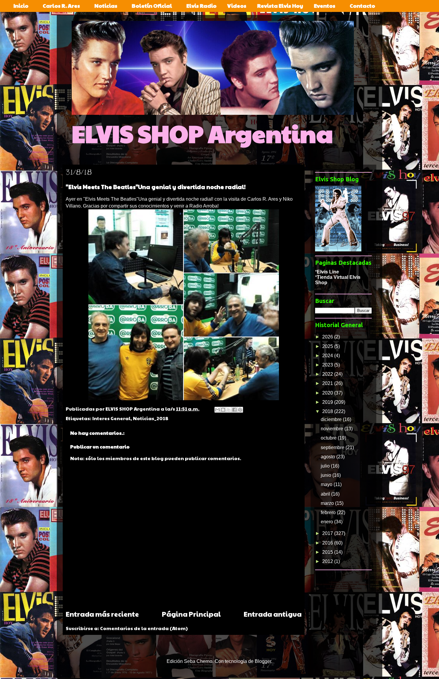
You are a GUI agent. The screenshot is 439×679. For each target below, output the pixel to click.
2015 (328, 552)
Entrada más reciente (102, 613)
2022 (328, 374)
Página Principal (191, 613)
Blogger (263, 661)
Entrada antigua (273, 613)
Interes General (111, 418)
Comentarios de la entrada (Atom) (144, 628)
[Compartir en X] (229, 410)
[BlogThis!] (223, 410)
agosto (328, 456)
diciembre (332, 419)
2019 (328, 402)
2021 (328, 383)
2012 (328, 561)
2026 (328, 336)
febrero (329, 512)
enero (327, 521)
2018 (328, 411)
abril (326, 494)
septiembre (333, 447)
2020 (328, 392)
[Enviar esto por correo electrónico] (217, 410)
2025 (328, 346)
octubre (329, 437)
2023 (328, 364)
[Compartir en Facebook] (234, 410)
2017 (328, 533)
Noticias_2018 (150, 418)
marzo (328, 503)
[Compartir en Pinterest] (240, 410)
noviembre (332, 428)
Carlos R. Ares (262, 199)
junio (326, 475)
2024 (328, 355)
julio (326, 465)
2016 (328, 542)
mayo (327, 484)
